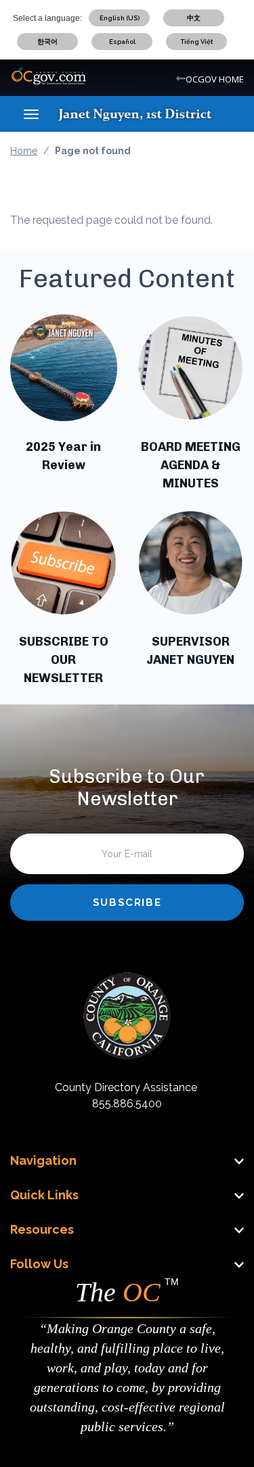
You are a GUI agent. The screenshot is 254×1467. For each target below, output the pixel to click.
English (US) (120, 18)
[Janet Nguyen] (147, 113)
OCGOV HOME (215, 79)
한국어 (47, 41)
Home (23, 150)
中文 (193, 18)
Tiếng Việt (196, 41)
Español (122, 41)
